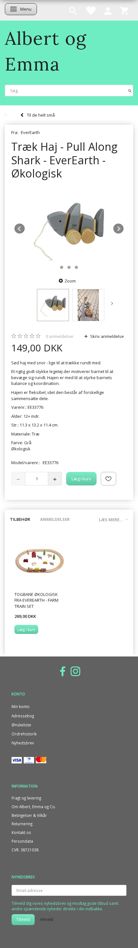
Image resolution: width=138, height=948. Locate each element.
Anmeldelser (55, 519)
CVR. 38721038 (25, 849)
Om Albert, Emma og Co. (34, 806)
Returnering (22, 823)
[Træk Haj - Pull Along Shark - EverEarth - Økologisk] (69, 228)
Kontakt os (21, 832)
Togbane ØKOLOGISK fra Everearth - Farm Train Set (36, 600)
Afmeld (46, 919)
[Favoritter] (90, 10)
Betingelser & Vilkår (29, 815)
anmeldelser (60, 336)
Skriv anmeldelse (106, 336)
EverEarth (30, 132)
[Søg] (130, 90)
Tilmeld (23, 919)
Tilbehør (20, 519)
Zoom (70, 281)
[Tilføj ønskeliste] (108, 478)
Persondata (22, 841)
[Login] (107, 10)
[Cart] (124, 10)
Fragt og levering (26, 797)
